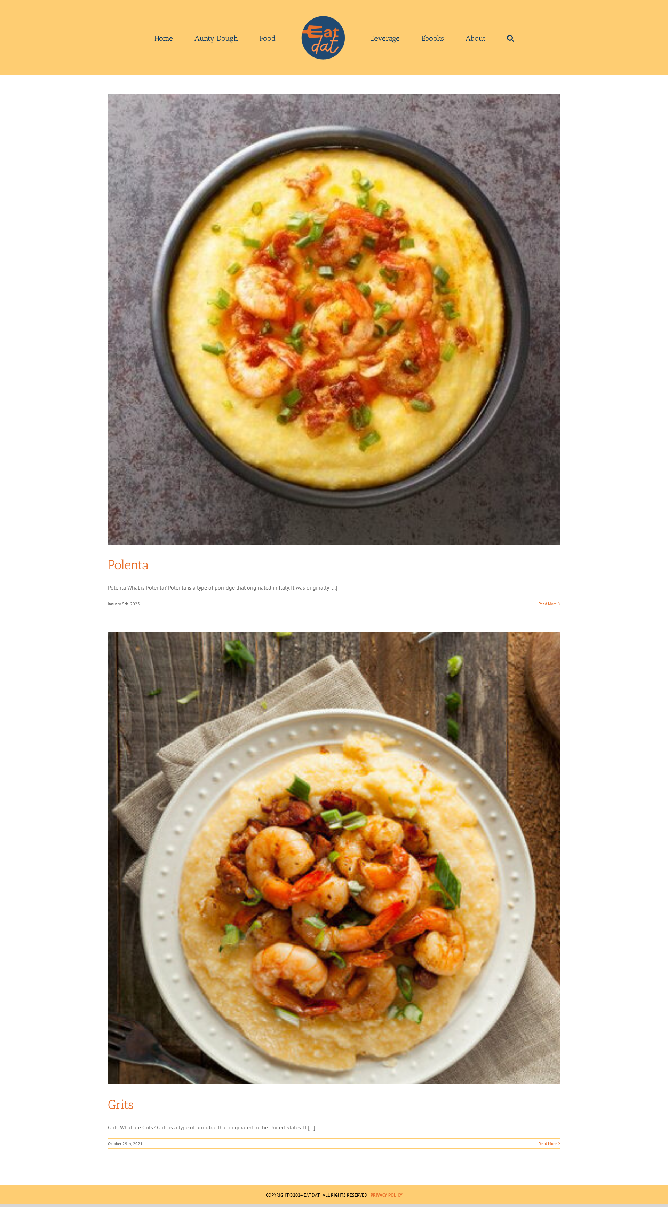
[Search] (461, 37)
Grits (121, 1105)
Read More (548, 603)
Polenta (128, 565)
